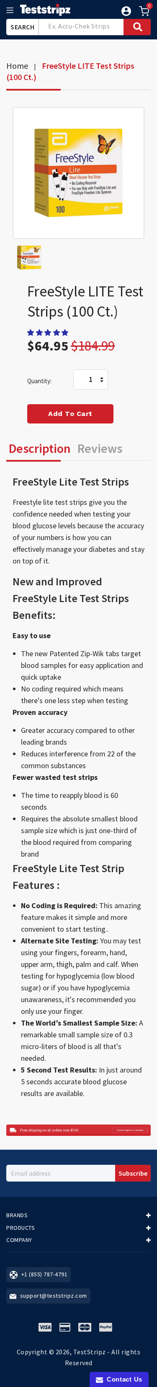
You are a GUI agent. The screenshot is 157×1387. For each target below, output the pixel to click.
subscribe (132, 1173)
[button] (48, 332)
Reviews (99, 448)
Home (17, 65)
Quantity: (39, 381)
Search (22, 27)
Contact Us (122, 1379)
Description (40, 448)
